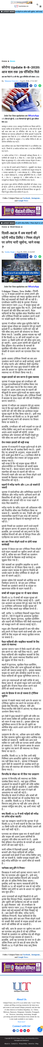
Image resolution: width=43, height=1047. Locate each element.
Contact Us (14, 1043)
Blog (36, 1043)
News (12, 61)
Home (4, 61)
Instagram (36, 198)
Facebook (26, 198)
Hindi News (15, 227)
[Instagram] (21, 1030)
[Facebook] (14, 1030)
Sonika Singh (10, 252)
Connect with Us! (21, 1026)
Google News (23, 201)
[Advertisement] (21, 36)
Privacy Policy (23, 1043)
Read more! (21, 1022)
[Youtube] (28, 1030)
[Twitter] (17, 1030)
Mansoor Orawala (11, 81)
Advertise (31, 1043)
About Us (21, 999)
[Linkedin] (24, 1030)
